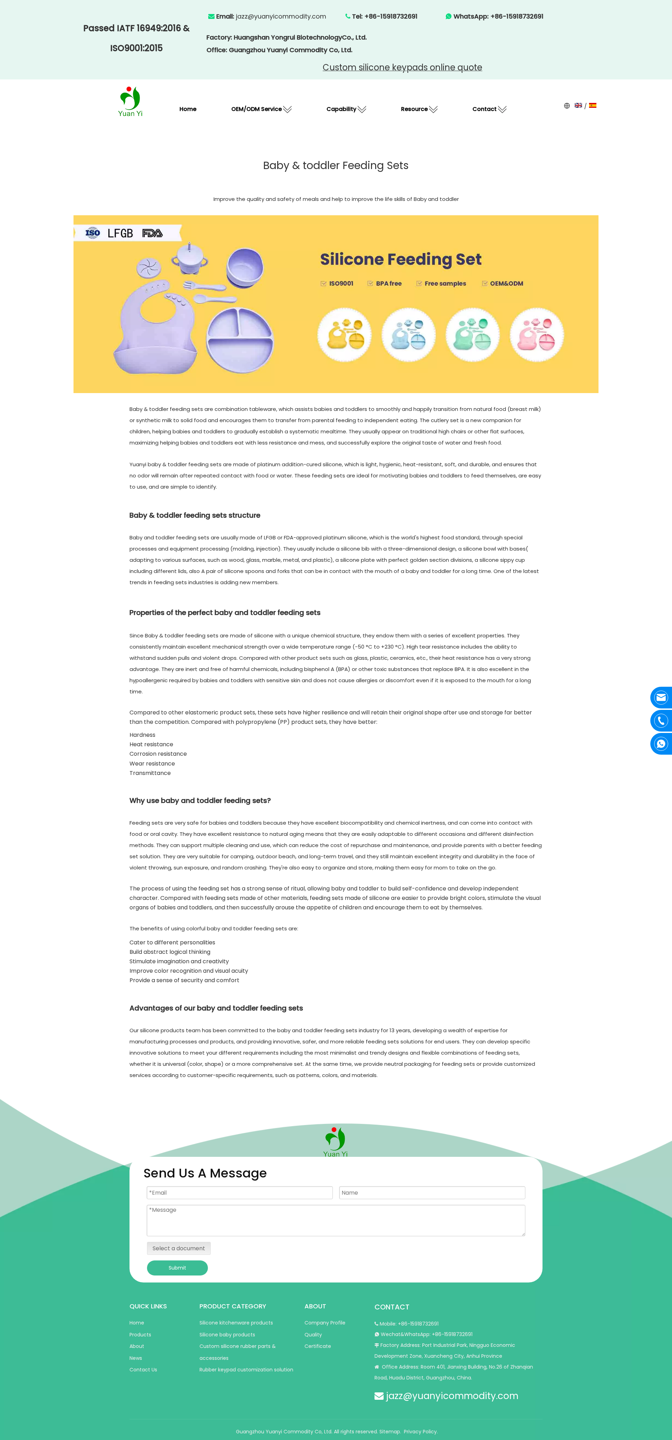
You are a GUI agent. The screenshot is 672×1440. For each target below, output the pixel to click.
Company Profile (324, 1322)
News (136, 1358)
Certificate (317, 1346)
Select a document (179, 1248)
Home (137, 1322)
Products (140, 1334)
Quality (313, 1334)
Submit (177, 1267)
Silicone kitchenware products (236, 1322)
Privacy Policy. (421, 1431)
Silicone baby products (227, 1334)
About (137, 1346)
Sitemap (389, 1431)
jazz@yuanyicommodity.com (281, 16)
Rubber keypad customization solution (246, 1369)
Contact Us (143, 1369)
